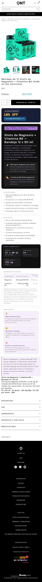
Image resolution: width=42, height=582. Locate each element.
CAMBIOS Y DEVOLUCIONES (21, 492)
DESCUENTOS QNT (21, 526)
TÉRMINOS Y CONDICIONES (21, 521)
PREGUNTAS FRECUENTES (21, 496)
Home (3, 19)
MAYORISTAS (21, 500)
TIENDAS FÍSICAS (21, 530)
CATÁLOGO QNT (21, 504)
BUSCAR (21, 483)
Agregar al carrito (25, 102)
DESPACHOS (21, 487)
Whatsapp (21, 462)
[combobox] (21, 9)
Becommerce (33, 578)
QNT (3, 88)
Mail (21, 458)
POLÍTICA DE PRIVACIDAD (21, 517)
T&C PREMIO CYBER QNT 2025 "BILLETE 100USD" (21, 534)
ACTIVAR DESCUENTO (15, 119)
